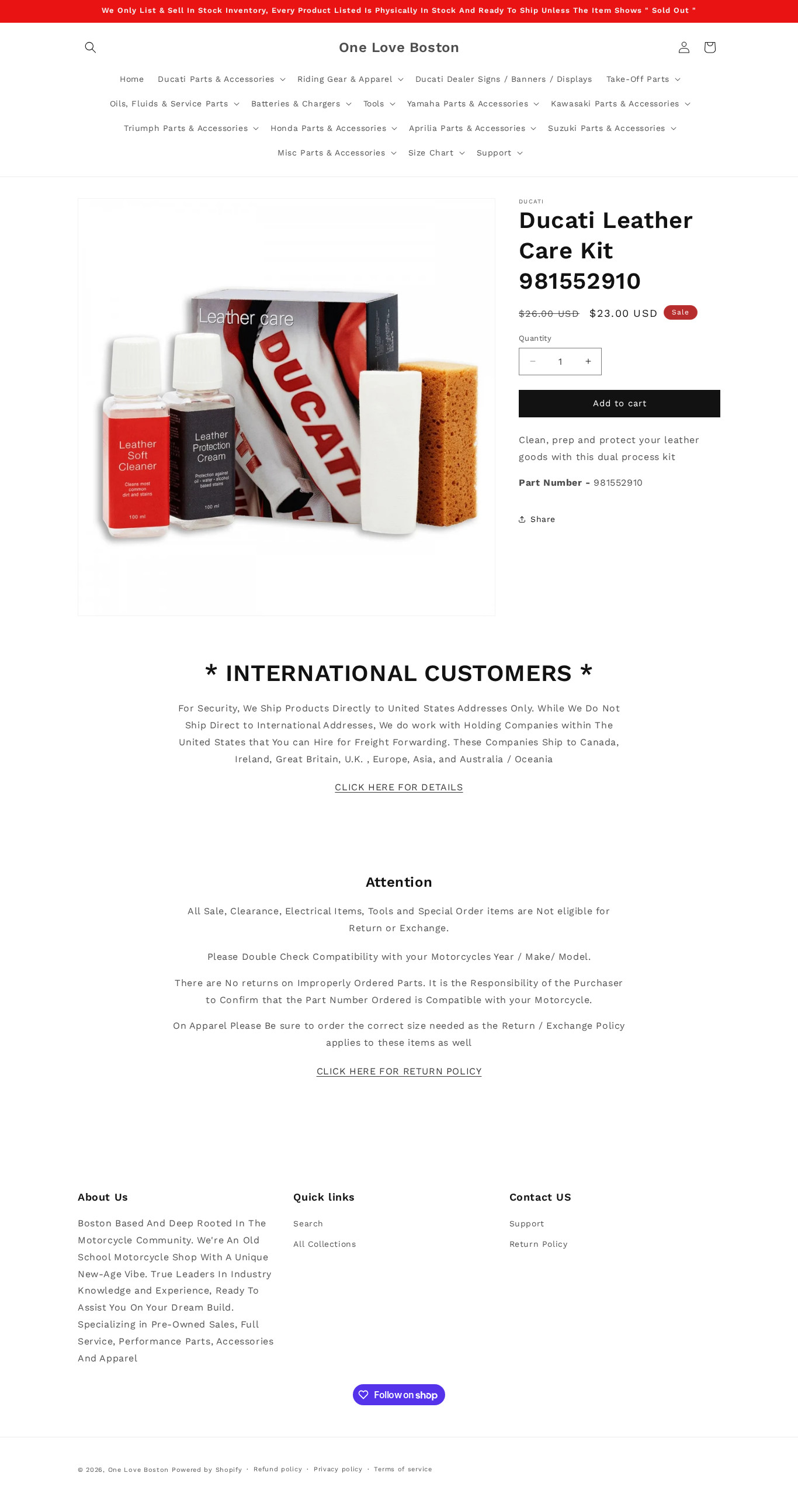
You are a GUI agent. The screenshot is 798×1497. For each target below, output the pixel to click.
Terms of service (403, 1469)
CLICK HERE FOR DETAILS (399, 787)
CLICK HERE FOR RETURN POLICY (399, 1071)
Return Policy (538, 1244)
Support (526, 1223)
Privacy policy (338, 1469)
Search (308, 1223)
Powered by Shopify (207, 1470)
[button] (90, 47)
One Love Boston (138, 1470)
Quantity (535, 338)
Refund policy (278, 1469)
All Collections (324, 1244)
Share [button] (543, 519)
